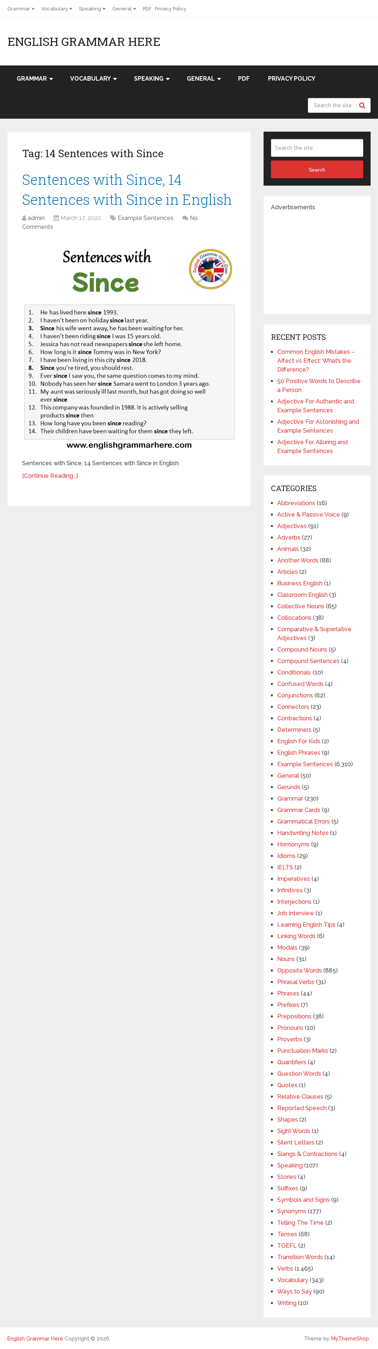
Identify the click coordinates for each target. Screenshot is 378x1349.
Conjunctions (295, 695)
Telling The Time (300, 1222)
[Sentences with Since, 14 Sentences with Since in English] (129, 346)
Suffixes (287, 1188)
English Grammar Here (84, 41)
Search (363, 105)
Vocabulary (54, 8)
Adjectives (292, 526)
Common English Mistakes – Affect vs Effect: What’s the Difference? (316, 360)
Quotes (287, 1085)
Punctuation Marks (302, 1050)
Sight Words (293, 1131)
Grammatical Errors (303, 821)
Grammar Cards (298, 810)
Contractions (294, 718)
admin (36, 218)
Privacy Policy (170, 8)
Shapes (287, 1119)
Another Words (298, 560)
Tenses (287, 1234)
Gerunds (288, 787)
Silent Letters (296, 1142)
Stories (286, 1176)
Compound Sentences (308, 661)
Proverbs (289, 1039)
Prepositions (294, 1016)
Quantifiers (291, 1062)
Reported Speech (302, 1108)
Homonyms (293, 844)
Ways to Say (294, 1291)
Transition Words (300, 1257)
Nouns (286, 959)
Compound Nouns (302, 649)
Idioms (286, 855)
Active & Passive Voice (308, 514)
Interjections (294, 901)
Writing (286, 1302)
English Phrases (298, 752)
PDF (147, 8)
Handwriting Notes (303, 832)
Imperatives (293, 878)
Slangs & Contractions (307, 1153)
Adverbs (288, 537)
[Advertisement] (324, 258)
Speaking (90, 8)
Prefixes (288, 1004)
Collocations (294, 617)
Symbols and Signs (303, 1199)
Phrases (288, 993)
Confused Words (300, 683)
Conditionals (294, 672)
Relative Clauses (300, 1096)
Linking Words (296, 936)
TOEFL (287, 1245)
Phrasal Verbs (296, 981)
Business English (300, 583)
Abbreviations (296, 503)
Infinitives (290, 890)
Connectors (293, 706)
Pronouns (290, 1027)
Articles (287, 571)
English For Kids (298, 741)
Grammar (18, 8)
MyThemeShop (350, 1339)
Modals (287, 947)
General (122, 8)
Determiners (294, 729)
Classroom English (302, 594)
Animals (288, 548)
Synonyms (291, 1211)
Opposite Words (299, 970)
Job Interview (295, 913)
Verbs (285, 1268)
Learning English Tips (306, 924)
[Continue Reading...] (50, 475)
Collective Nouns (300, 606)
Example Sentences (145, 218)
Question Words (299, 1073)
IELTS (285, 867)
